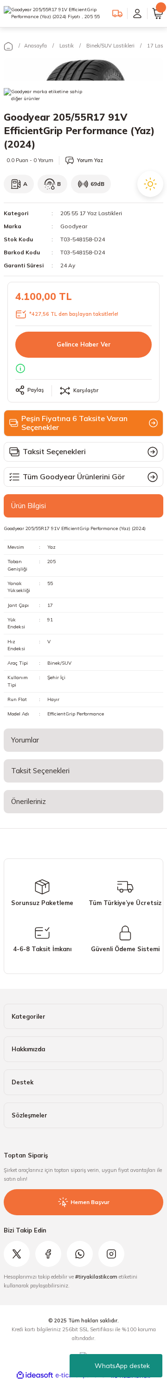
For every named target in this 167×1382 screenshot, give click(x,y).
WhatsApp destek (122, 1366)
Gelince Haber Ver (84, 344)
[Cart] (157, 13)
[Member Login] (137, 13)
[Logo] (54, 13)
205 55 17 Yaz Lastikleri (91, 213)
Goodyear (73, 226)
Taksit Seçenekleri (40, 770)
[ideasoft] (34, 1375)
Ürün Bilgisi (28, 505)
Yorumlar (25, 739)
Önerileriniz (28, 801)
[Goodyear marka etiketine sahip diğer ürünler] (44, 97)
